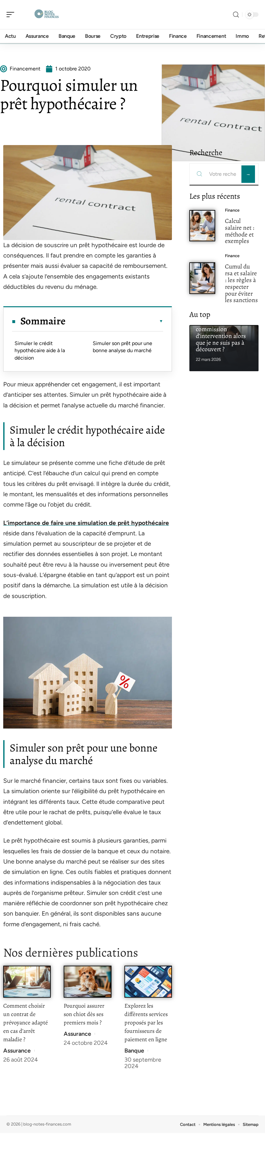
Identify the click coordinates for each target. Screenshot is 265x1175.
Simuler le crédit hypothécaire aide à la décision (40, 350)
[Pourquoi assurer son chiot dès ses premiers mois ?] (87, 981)
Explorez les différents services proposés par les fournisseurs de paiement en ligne (146, 1022)
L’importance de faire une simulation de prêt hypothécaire (86, 523)
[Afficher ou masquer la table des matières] (114, 321)
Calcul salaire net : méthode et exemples (239, 230)
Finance (232, 210)
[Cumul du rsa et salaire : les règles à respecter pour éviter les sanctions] (202, 278)
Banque (134, 1050)
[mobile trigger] (11, 14)
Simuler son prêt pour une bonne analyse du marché (123, 346)
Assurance (17, 1050)
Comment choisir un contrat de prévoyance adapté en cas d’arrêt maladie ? (25, 1022)
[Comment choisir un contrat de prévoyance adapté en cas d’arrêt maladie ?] (27, 981)
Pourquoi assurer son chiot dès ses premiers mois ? (84, 1014)
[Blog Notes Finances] (46, 14)
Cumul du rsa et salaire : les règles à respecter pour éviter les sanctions (241, 283)
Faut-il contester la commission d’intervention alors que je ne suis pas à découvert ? (221, 335)
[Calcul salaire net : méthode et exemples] (202, 225)
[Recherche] (235, 15)
